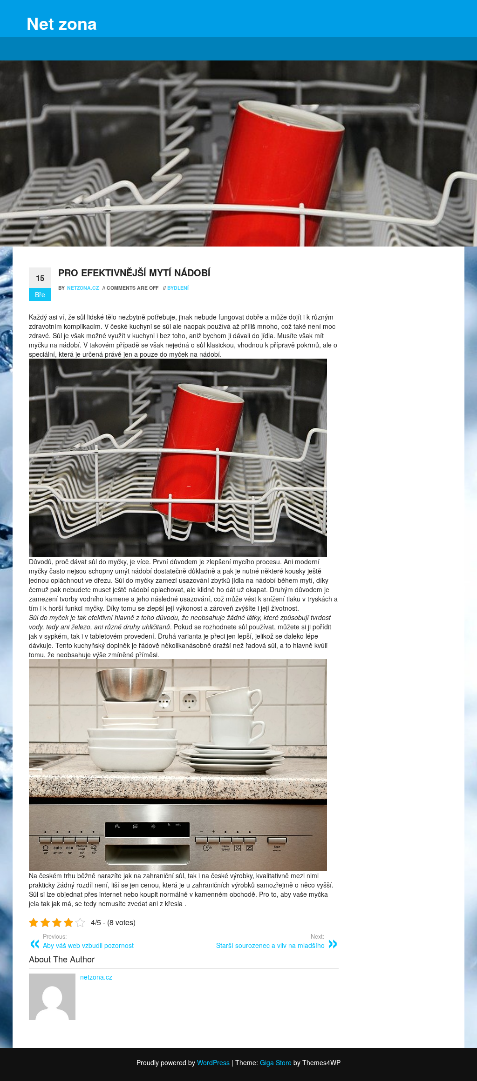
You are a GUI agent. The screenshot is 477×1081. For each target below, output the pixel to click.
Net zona (62, 23)
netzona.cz (83, 287)
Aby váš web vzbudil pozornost (88, 941)
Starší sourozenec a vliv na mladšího (270, 941)
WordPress (213, 1062)
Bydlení (178, 287)
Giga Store (276, 1062)
